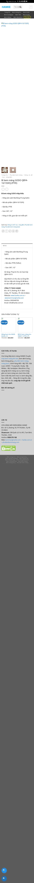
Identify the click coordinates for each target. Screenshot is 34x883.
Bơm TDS (18, 15)
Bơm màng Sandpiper (12, 458)
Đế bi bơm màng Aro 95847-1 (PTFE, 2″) (24, 335)
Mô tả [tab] (4, 245)
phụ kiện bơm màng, (21, 361)
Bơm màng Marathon (23, 460)
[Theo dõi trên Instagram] (19, 1)
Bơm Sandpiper (8, 15)
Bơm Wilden (7, 17)
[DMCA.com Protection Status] (8, 448)
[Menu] (30, 7)
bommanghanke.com (13, 440)
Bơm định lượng (23, 461)
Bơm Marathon (18, 17)
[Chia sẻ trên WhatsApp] (3, 231)
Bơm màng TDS (23, 458)
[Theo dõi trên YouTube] (26, 1)
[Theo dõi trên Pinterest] (23, 1)
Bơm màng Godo (22, 457)
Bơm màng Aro (16, 12)
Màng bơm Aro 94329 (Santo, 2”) (8, 335)
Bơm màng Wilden (11, 461)
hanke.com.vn (27, 440)
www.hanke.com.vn (18, 295)
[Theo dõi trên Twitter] (21, 1)
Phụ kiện (27, 17)
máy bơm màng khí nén (9, 359)
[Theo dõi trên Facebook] (17, 1)
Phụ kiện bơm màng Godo (12, 227)
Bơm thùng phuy (11, 462)
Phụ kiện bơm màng (16, 175)
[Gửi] (20, 7)
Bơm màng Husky (10, 460)
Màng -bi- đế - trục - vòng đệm (16, 225)
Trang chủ (7, 12)
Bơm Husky (26, 15)
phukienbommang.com (11, 442)
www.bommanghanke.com (14, 298)
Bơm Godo (26, 12)
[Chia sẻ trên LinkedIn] (16, 231)
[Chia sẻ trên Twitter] (10, 231)
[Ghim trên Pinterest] (13, 231)
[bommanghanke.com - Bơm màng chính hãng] (6, 7)
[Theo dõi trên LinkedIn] (24, 1)
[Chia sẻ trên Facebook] (6, 231)
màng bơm (5, 363)
